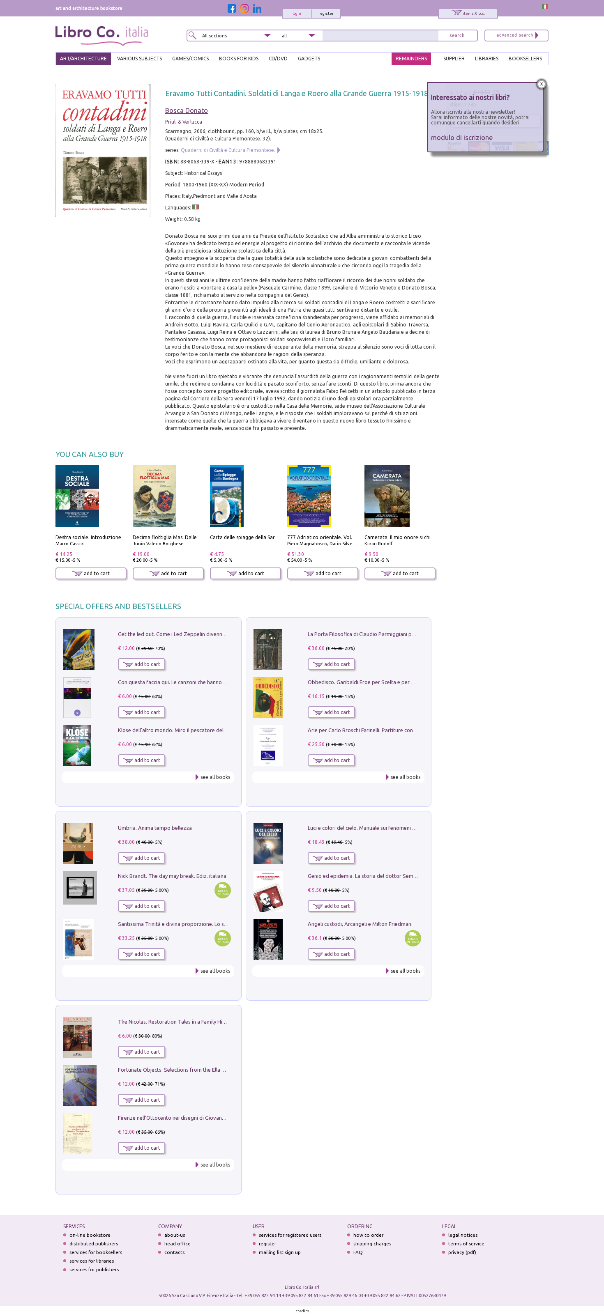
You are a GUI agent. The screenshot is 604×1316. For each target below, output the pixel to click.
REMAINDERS (411, 58)
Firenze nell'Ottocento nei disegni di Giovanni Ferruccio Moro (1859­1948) (204, 1118)
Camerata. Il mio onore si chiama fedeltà (411, 537)
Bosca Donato (186, 110)
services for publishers (94, 1269)
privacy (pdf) (462, 1252)
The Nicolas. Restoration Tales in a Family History (176, 1021)
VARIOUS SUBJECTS (139, 58)
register (326, 13)
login (297, 13)
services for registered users (290, 1235)
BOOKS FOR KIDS (238, 58)
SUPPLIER (454, 58)
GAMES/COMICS (190, 58)
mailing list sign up (280, 1252)
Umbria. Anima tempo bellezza (155, 828)
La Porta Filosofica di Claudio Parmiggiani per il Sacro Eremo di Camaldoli (395, 634)
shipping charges (372, 1243)
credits (302, 1311)
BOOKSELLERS (525, 58)
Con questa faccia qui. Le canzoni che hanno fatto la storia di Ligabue (200, 682)
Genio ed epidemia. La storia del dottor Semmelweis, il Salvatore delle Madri (399, 876)
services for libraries (91, 1260)
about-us (174, 1235)
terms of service (466, 1243)
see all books (215, 777)
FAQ (358, 1252)
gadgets (309, 58)
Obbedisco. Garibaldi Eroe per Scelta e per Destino (368, 682)
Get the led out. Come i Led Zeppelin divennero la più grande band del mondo (211, 634)
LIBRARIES (486, 58)
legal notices (462, 1235)
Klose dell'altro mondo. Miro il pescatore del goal (176, 730)
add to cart (96, 573)
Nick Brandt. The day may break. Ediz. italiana (172, 876)
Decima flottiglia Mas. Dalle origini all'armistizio (188, 537)
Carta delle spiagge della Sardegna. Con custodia (266, 537)
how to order (368, 1235)
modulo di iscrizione (462, 137)
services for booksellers (95, 1252)
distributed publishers (93, 1243)
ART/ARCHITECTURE (83, 58)
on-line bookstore (90, 1235)
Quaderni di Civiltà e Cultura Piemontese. (228, 150)
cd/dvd (278, 58)
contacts (174, 1252)
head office (177, 1243)
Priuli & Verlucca (183, 121)
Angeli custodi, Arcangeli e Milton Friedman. (360, 924)
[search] (457, 35)
